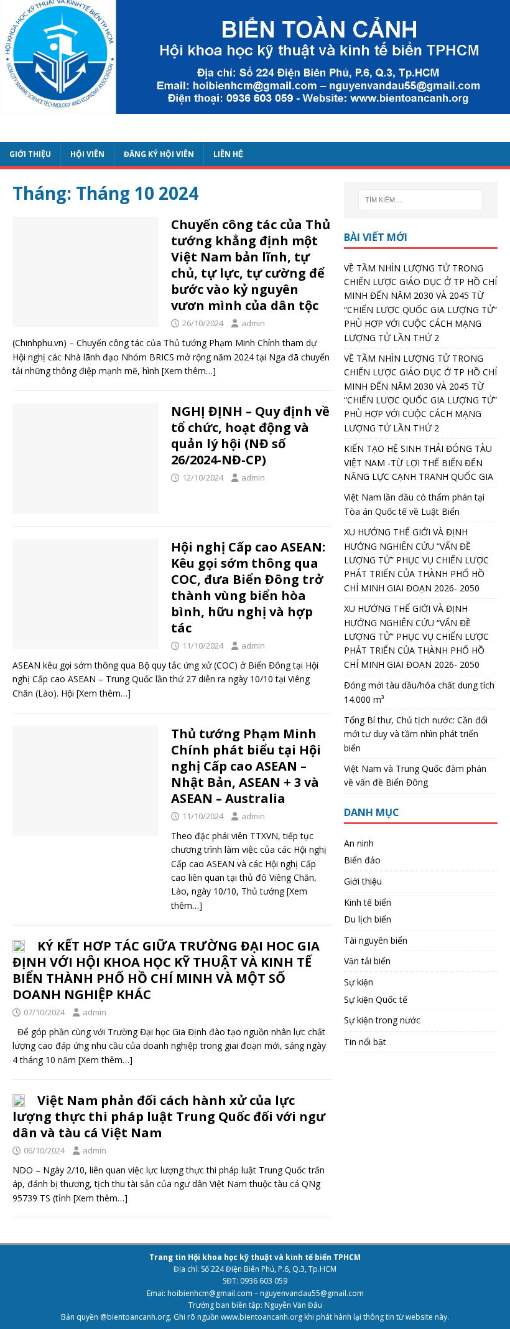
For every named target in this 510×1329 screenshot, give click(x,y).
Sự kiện (358, 982)
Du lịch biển (367, 919)
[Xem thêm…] (189, 371)
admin (253, 323)
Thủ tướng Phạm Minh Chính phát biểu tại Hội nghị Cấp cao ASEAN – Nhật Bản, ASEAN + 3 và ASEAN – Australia (246, 766)
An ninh (359, 843)
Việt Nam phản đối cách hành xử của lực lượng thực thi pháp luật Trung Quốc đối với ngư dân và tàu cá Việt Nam (168, 1116)
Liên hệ (228, 154)
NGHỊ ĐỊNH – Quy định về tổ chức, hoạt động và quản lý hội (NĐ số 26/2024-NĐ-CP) (250, 435)
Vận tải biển (367, 961)
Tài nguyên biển (375, 940)
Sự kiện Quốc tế (375, 999)
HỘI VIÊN (87, 154)
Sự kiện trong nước (382, 1020)
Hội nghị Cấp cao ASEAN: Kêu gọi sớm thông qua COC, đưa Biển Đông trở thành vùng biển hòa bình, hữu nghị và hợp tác (248, 587)
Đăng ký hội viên (159, 154)
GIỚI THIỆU (30, 154)
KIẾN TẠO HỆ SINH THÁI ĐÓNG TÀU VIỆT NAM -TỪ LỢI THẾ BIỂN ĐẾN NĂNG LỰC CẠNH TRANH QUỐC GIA (418, 462)
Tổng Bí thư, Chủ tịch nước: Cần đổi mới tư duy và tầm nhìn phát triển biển (416, 734)
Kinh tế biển (367, 902)
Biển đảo (362, 860)
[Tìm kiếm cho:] (420, 199)
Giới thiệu (363, 881)
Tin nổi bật (365, 1042)
